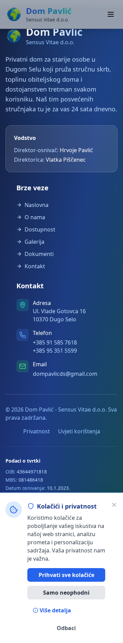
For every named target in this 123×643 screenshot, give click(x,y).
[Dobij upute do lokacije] (22, 305)
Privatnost (36, 431)
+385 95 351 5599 (55, 350)
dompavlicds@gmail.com (65, 373)
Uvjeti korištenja (79, 431)
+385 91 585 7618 (55, 342)
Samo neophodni (66, 592)
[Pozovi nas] (22, 335)
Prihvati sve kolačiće (66, 575)
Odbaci (66, 628)
